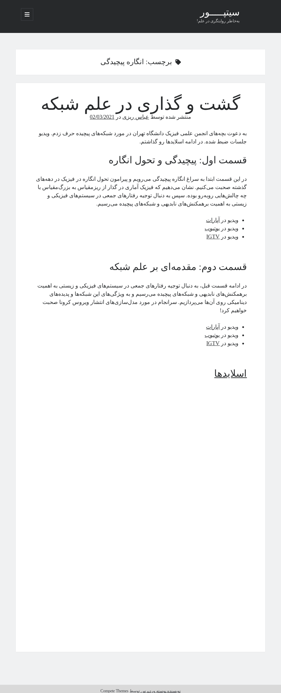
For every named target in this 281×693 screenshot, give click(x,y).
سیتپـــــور (220, 13)
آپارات (213, 220)
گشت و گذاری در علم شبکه (140, 104)
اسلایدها (230, 373)
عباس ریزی (135, 117)
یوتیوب (212, 228)
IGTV (213, 236)
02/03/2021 (102, 117)
